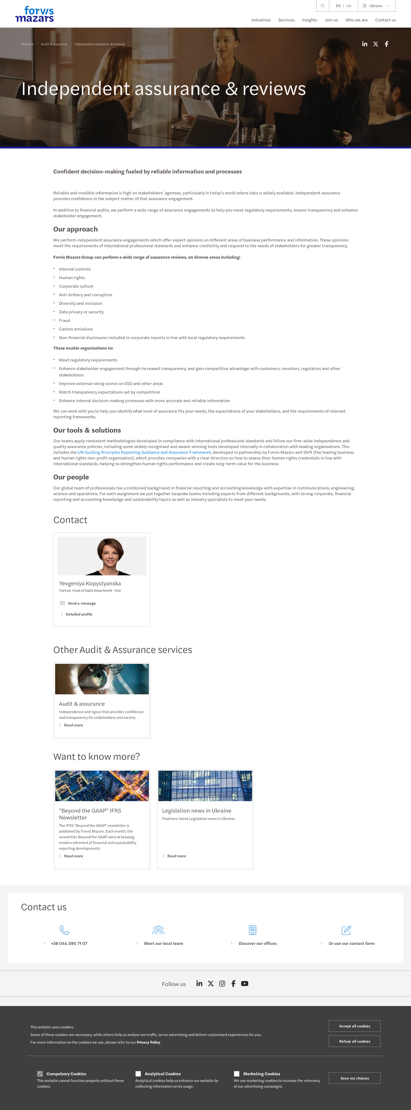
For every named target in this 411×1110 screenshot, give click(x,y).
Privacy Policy (148, 1042)
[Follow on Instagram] (222, 983)
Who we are (357, 20)
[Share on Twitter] (375, 43)
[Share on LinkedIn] (364, 43)
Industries (261, 20)
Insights (309, 20)
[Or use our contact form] (347, 935)
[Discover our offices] (253, 935)
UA (348, 5)
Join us (331, 20)
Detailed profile (79, 614)
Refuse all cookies (354, 1041)
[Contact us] (64, 935)
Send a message (81, 603)
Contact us (385, 20)
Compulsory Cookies (66, 1073)
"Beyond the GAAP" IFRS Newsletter (90, 813)
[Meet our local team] (159, 935)
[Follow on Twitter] (211, 983)
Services (286, 20)
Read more (73, 725)
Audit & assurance (54, 43)
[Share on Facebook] (386, 43)
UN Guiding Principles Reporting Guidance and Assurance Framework (144, 452)
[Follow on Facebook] (233, 983)
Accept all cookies (354, 1026)
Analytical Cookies (163, 1073)
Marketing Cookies (261, 1073)
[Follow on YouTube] (245, 983)
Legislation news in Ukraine (196, 810)
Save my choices (355, 1078)
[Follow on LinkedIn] (199, 983)
